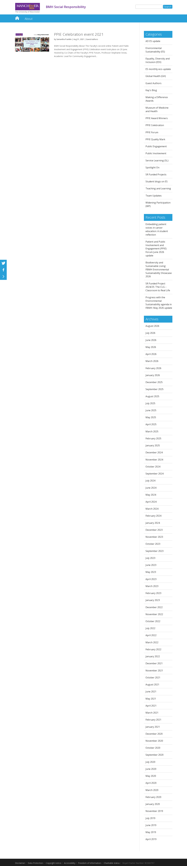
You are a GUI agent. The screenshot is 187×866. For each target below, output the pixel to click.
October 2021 (153, 677)
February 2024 (153, 515)
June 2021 (151, 691)
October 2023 (153, 543)
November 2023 (154, 536)
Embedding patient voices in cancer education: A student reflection (157, 229)
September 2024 (154, 473)
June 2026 (151, 340)
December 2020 (154, 733)
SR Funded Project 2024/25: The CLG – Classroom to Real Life (158, 287)
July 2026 (150, 333)
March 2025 (152, 431)
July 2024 (150, 480)
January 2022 (153, 656)
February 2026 (153, 368)
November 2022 (154, 614)
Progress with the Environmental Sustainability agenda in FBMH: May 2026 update (159, 302)
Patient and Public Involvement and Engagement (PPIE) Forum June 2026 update (156, 248)
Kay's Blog (151, 90)
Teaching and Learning (158, 188)
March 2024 (152, 508)
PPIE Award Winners (157, 118)
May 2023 (151, 572)
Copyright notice (53, 863)
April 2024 (151, 501)
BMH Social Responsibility (17, 17)
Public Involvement (156, 153)
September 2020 (154, 754)
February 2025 (153, 438)
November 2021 (154, 670)
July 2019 (150, 818)
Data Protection (35, 863)
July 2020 (150, 762)
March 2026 (152, 361)
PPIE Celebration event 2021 (79, 34)
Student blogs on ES (157, 181)
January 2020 (153, 804)
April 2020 (151, 783)
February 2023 (153, 593)
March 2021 (152, 712)
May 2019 (151, 832)
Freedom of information (89, 863)
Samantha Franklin (64, 39)
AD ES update (153, 41)
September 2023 (154, 551)
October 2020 (153, 747)
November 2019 (154, 811)
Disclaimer (20, 863)
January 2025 (153, 445)
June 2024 (151, 487)
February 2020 (153, 797)
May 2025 (151, 417)
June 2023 (151, 565)
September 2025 (154, 389)
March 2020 (152, 790)
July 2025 (150, 403)
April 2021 (151, 705)
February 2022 (153, 649)
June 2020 (151, 769)
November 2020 (154, 740)
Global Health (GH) (156, 76)
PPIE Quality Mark (155, 139)
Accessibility (69, 863)
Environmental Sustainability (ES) (155, 49)
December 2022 (154, 607)
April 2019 (151, 839)
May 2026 (151, 347)
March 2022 (152, 642)
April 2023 (151, 579)
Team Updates (154, 195)
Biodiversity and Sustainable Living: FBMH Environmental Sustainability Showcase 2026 (159, 269)
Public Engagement (156, 146)
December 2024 (154, 452)
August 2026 (152, 326)
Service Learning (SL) (157, 160)
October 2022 (153, 621)
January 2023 (153, 600)
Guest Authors (92, 39)
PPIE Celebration (155, 125)
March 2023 (152, 586)
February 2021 (153, 719)
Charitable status (112, 863)
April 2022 (151, 635)
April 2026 (151, 354)
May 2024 (151, 494)
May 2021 (151, 698)
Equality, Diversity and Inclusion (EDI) (158, 60)
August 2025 (152, 396)
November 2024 (154, 459)
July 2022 (150, 628)
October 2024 (153, 466)
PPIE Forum (152, 132)
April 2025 (151, 424)
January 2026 (153, 375)
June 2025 (151, 410)
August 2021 (152, 684)
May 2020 (151, 776)
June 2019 (151, 825)
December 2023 (154, 529)
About (29, 19)
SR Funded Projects (156, 174)
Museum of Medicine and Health (157, 109)
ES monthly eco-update (158, 69)
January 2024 (153, 522)
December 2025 (154, 382)
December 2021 (154, 663)
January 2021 (153, 726)
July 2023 (150, 558)
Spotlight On (152, 167)
